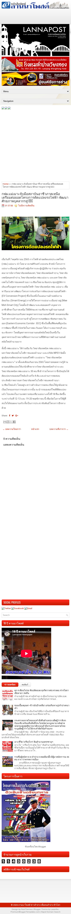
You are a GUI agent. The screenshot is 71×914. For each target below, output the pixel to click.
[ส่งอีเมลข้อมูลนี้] (4, 422)
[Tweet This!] (13, 415)
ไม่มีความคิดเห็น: (26, 205)
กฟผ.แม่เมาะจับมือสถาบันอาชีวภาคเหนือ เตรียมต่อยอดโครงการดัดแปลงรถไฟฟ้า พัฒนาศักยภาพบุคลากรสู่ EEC (35, 197)
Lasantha (54, 909)
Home (5, 184)
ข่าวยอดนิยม (10, 684)
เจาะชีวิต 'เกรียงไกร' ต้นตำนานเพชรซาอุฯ (33, 742)
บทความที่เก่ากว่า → (58, 429)
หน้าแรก (35, 429)
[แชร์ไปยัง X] (11, 422)
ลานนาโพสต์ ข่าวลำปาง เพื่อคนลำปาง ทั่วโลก (39, 905)
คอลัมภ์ (25, 684)
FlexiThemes (26, 909)
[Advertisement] (35, 145)
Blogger (42, 846)
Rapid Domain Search (50, 912)
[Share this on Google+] (17, 415)
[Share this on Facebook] (9, 415)
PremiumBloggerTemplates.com (25, 912)
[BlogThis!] (8, 422)
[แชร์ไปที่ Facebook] (14, 422)
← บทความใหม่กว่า (12, 429)
